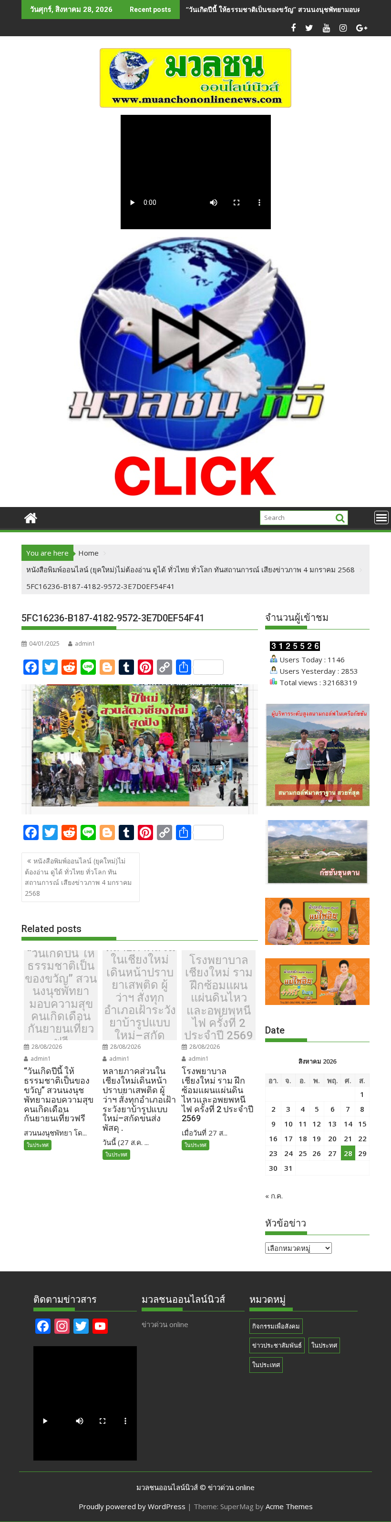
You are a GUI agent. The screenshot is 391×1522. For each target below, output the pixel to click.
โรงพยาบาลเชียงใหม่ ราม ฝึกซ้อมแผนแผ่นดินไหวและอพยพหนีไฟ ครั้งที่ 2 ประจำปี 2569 (218, 998)
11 (302, 1123)
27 (332, 1153)
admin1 (85, 643)
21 (348, 1138)
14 (348, 1123)
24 (288, 1153)
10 (288, 1123)
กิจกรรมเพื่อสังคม (276, 1326)
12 (316, 1123)
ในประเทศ (266, 1364)
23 (273, 1153)
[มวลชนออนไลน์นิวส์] (30, 517)
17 (288, 1138)
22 (362, 1138)
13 (332, 1123)
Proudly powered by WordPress (132, 1506)
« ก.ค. (274, 1195)
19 (316, 1138)
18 (302, 1138)
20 (332, 1138)
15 (362, 1123)
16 (273, 1138)
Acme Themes (289, 1506)
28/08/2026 (46, 1047)
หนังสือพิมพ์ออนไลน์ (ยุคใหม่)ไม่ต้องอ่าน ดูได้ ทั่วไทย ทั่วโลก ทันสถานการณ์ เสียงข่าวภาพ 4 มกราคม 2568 (78, 876)
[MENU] (381, 517)
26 (316, 1153)
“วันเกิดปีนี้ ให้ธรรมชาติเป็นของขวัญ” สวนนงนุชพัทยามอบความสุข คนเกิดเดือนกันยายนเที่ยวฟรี (61, 997)
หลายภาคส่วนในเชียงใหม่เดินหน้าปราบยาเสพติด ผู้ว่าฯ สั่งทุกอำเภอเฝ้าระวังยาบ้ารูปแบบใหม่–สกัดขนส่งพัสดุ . (140, 998)
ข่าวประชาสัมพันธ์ (277, 1345)
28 (348, 1153)
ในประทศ (38, 1144)
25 (302, 1153)
